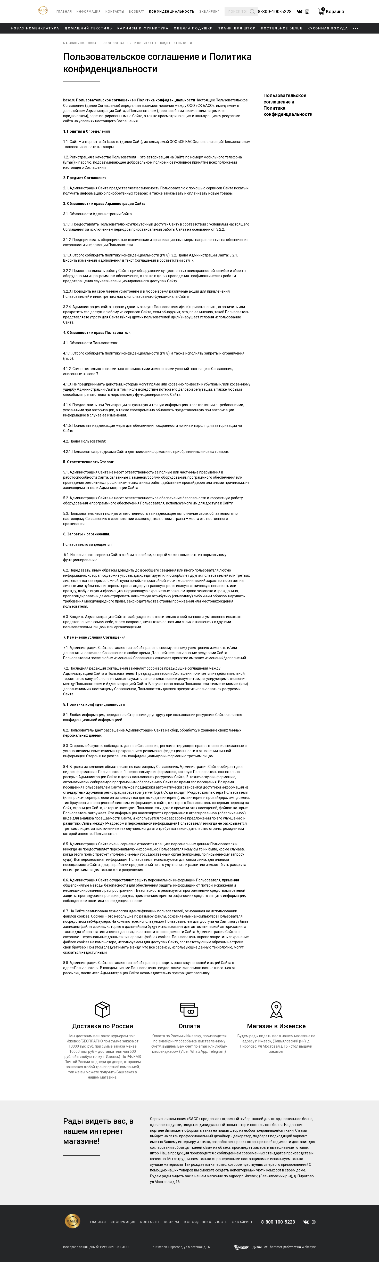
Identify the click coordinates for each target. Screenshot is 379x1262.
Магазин (70, 43)
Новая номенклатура (35, 28)
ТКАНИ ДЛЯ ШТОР (237, 28)
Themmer (275, 1247)
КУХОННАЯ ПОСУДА (328, 28)
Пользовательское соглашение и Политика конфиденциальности (136, 43)
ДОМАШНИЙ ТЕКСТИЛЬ (88, 28)
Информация (89, 11)
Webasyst (309, 1247)
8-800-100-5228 (275, 11)
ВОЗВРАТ (136, 11)
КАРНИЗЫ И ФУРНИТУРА (143, 28)
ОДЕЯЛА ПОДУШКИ (193, 28)
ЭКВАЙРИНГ (209, 11)
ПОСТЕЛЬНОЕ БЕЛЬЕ (281, 28)
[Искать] (252, 11)
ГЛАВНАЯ (64, 11)
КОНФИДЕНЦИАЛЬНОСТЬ (171, 11)
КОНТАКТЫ (114, 11)
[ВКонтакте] (306, 1222)
